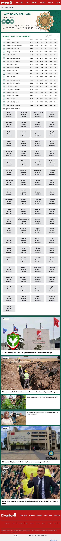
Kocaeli (9, 211)
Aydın (9, 134)
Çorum (38, 153)
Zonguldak (37, 269)
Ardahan (38, 289)
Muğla (52, 221)
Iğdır (52, 289)
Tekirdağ (38, 250)
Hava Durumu (57, 515)
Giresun (52, 173)
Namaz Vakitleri (8, 7)
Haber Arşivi (32, 515)
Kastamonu (9, 202)
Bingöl (52, 134)
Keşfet (13, 523)
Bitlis (9, 143)
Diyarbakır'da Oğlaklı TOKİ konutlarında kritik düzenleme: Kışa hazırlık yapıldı (29, 392)
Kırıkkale (38, 279)
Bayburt (9, 279)
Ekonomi (38, 523)
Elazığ (38, 163)
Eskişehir (23, 173)
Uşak (52, 260)
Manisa (9, 221)
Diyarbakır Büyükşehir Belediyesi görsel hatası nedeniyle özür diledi (26, 462)
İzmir (38, 192)
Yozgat (23, 269)
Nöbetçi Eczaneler (48, 515)
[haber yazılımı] (53, 540)
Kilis (38, 298)
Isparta (52, 182)
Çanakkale (9, 153)
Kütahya (38, 211)
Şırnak (9, 289)
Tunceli (23, 260)
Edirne (23, 163)
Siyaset (31, 523)
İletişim (25, 515)
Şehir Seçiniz (49, 35)
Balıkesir (23, 134)
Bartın (23, 289)
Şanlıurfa (38, 260)
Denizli (52, 153)
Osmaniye (52, 298)
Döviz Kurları (39, 515)
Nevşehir (23, 231)
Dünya (49, 523)
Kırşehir (52, 202)
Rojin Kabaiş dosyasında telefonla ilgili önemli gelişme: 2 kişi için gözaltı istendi (42, 413)
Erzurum (9, 173)
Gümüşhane (9, 182)
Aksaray (52, 269)
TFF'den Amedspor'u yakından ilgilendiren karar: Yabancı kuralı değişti (27, 353)
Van (9, 269)
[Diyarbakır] (30, 373)
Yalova (9, 298)
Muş (9, 231)
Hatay (38, 182)
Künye (21, 515)
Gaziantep (37, 173)
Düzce (9, 308)
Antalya (38, 124)
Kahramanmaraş (23, 221)
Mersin (9, 192)
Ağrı (52, 114)
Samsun (38, 240)
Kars (52, 192)
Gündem (44, 523)
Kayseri (23, 202)
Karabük (23, 298)
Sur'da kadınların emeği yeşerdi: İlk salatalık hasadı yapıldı (42, 397)
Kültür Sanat (20, 523)
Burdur (38, 143)
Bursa (52, 143)
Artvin (52, 124)
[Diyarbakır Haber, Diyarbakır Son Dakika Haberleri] (9, 515)
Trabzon (9, 260)
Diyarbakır (9, 163)
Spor (27, 523)
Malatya (52, 211)
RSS (16, 535)
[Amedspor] (30, 333)
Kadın (55, 523)
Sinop (9, 250)
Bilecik (38, 134)
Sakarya (23, 240)
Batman (52, 279)
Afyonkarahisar (38, 114)
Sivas (23, 250)
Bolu (23, 143)
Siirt (52, 240)
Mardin (38, 221)
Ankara (23, 124)
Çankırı (23, 153)
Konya (23, 211)
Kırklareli (38, 202)
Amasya (9, 124)
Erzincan (52, 163)
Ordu (52, 231)
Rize (9, 240)
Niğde (38, 231)
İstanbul (23, 192)
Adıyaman (23, 114)
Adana (9, 114)
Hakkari (23, 182)
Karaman (23, 279)
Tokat (52, 250)
